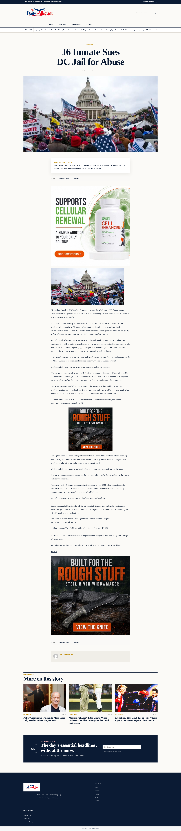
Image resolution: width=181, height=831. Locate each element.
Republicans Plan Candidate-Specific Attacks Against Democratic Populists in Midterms (136, 719)
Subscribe (146, 747)
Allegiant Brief (148, 2)
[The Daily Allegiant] (38, 13)
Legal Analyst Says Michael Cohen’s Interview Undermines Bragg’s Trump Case (141, 30)
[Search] (155, 13)
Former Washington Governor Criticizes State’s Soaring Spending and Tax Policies (84, 30)
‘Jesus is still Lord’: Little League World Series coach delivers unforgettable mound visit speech (89, 720)
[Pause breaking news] (156, 30)
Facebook (62, 178)
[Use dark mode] (156, 2)
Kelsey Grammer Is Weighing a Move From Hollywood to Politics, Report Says (44, 719)
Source (54, 551)
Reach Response (94, 828)
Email (67, 178)
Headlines (90, 44)
